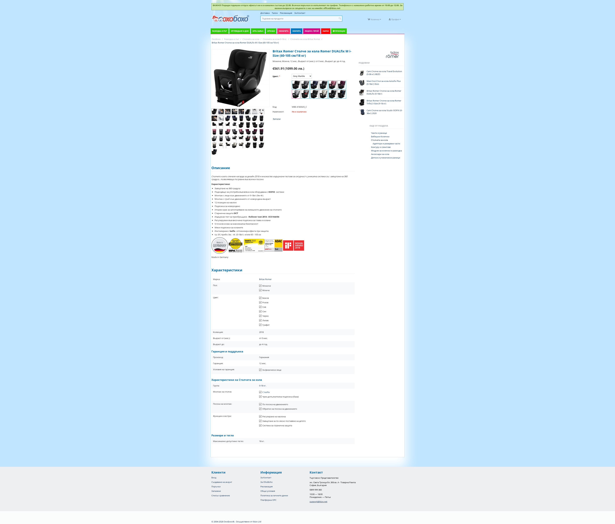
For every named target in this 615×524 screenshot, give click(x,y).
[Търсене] (339, 19)
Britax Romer (265, 279)
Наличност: (278, 111)
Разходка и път (219, 31)
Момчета (296, 31)
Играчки (271, 31)
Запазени (216, 491)
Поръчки (216, 486)
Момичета (283, 31)
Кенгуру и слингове (381, 147)
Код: (275, 106)
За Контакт (299, 13)
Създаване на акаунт (221, 482)
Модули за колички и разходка (386, 150)
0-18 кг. (262, 385)
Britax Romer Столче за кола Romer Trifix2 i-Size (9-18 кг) (384, 102)
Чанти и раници (379, 133)
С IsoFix (266, 392)
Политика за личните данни (274, 495)
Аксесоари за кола (380, 154)
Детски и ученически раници (385, 157)
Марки (326, 31)
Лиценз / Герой (312, 31)
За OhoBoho (266, 482)
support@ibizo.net (318, 501)
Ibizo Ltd (257, 521)
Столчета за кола (379, 140)
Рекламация (286, 13)
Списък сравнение (220, 495)
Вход (213, 477)
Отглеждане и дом (240, 31)
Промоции (340, 31)
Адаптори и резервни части (386, 143)
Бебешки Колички (380, 136)
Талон (275, 13)
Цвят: (276, 76)
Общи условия (267, 491)
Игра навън (258, 31)
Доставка (265, 13)
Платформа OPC (268, 500)
